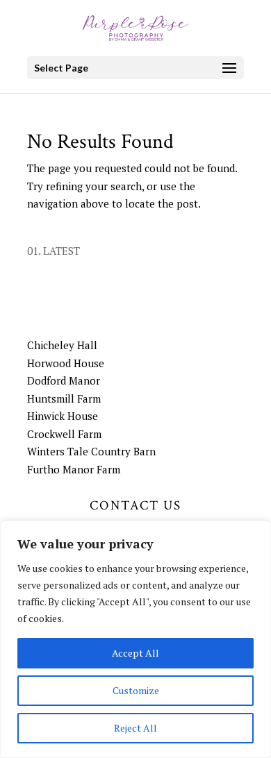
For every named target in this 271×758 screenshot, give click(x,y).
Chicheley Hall (62, 345)
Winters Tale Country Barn (91, 451)
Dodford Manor (63, 380)
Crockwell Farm (64, 434)
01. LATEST (53, 251)
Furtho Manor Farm (73, 469)
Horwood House (65, 363)
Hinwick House (62, 416)
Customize (136, 690)
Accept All (135, 652)
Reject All (135, 727)
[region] (135, 639)
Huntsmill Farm (64, 398)
